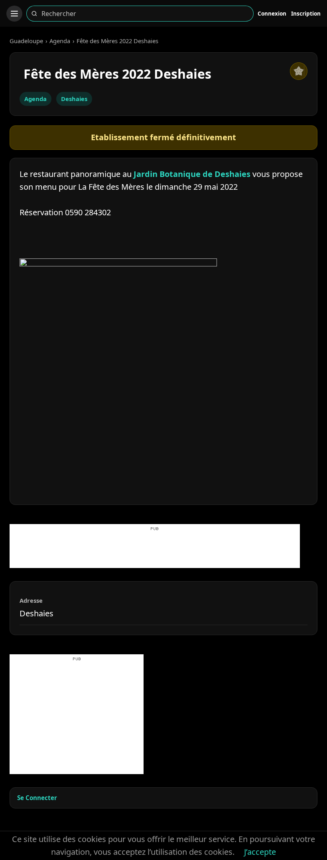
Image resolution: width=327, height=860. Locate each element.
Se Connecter (37, 798)
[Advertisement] (155, 550)
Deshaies (74, 99)
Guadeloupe (26, 41)
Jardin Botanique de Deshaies (192, 174)
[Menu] (14, 14)
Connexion (272, 13)
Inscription (306, 13)
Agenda (59, 41)
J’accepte (260, 851)
